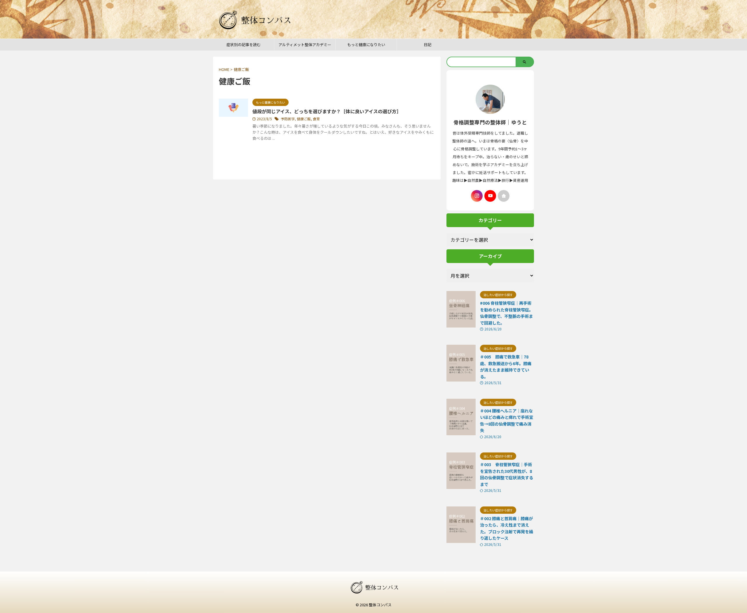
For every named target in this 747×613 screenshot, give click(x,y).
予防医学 (288, 118)
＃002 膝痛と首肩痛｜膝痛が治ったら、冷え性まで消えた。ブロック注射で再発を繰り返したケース (506, 528)
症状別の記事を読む (243, 44)
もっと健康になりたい (366, 44)
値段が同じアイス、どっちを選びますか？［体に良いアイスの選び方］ (326, 111)
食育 (316, 118)
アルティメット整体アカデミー (304, 44)
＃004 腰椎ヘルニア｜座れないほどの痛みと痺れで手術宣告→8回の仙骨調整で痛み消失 (506, 420)
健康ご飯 (304, 118)
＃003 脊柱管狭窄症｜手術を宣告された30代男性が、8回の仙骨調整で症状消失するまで (506, 474)
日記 (427, 44)
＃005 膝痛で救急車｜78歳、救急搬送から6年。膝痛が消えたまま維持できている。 (505, 366)
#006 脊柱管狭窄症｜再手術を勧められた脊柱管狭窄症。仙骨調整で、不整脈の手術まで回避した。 (506, 313)
